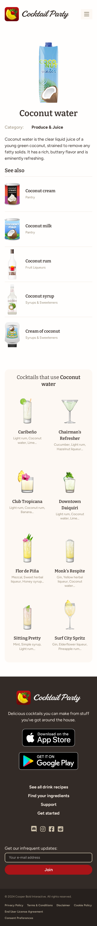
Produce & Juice (47, 127)
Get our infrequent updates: (31, 848)
